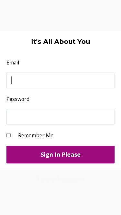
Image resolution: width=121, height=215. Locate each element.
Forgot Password (60, 179)
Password (17, 99)
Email (12, 62)
